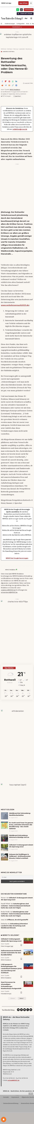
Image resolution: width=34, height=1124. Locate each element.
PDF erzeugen (6, 96)
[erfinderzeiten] (17, 741)
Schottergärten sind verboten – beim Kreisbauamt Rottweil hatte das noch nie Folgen (15, 906)
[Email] (9, 85)
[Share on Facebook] (2, 81)
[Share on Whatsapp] (12, 81)
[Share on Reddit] (2, 85)
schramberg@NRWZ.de (9, 592)
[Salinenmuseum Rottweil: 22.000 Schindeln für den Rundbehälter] (28, 952)
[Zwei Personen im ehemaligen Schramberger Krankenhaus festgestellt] (28, 984)
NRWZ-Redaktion (15, 89)
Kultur (26, 954)
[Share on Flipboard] (5, 81)
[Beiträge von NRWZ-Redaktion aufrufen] (2, 570)
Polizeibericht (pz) (6, 993)
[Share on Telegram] (5, 85)
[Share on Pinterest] (9, 81)
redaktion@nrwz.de (19, 129)
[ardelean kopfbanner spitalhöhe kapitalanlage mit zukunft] (17, 39)
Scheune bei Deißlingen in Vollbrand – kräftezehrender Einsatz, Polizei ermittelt (20, 856)
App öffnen (23, 3)
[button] (26, 18)
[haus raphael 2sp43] (17, 791)
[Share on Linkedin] (16, 81)
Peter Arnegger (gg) (7, 946)
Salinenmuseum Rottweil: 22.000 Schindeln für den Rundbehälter (11, 953)
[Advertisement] (17, 182)
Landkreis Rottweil (9, 51)
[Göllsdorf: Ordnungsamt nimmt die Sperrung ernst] (28, 941)
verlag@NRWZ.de (13, 1080)
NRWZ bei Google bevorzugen (17, 558)
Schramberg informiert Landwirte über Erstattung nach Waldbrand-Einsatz (14, 926)
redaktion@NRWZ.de (8, 590)
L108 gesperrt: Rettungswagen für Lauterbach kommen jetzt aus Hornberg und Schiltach (11, 968)
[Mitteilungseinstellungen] (3, 1119)
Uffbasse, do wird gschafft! (17, 920)
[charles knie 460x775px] (17, 627)
